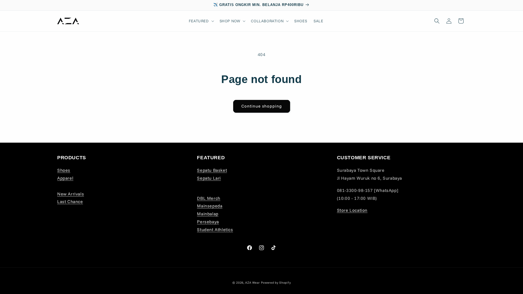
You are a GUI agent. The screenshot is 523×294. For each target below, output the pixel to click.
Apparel (65, 178)
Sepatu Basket (212, 170)
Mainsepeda (209, 206)
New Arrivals (70, 194)
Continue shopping (261, 106)
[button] (201, 21)
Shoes (63, 170)
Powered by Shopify (276, 282)
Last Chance (70, 201)
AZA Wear (252, 282)
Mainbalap (207, 213)
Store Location (352, 210)
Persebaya (208, 221)
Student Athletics (215, 229)
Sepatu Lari (209, 178)
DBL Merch (208, 198)
